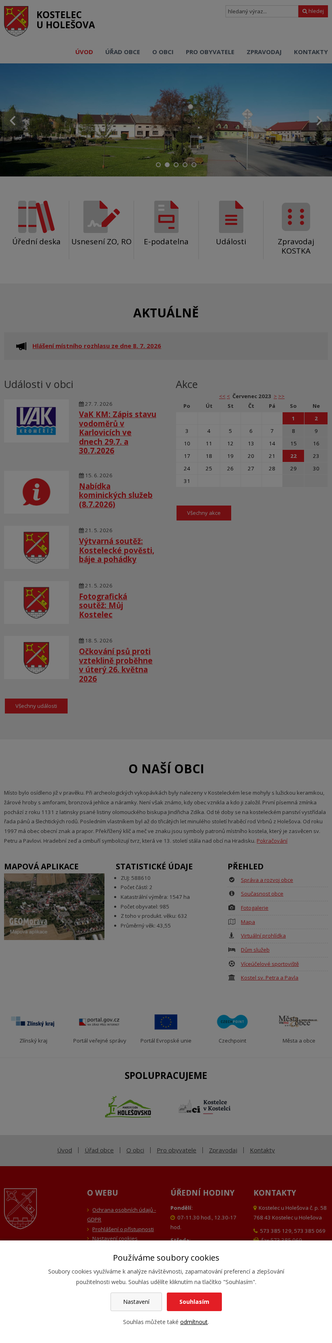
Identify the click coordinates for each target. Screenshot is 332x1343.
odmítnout (194, 1322)
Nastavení (136, 1301)
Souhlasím (194, 1301)
